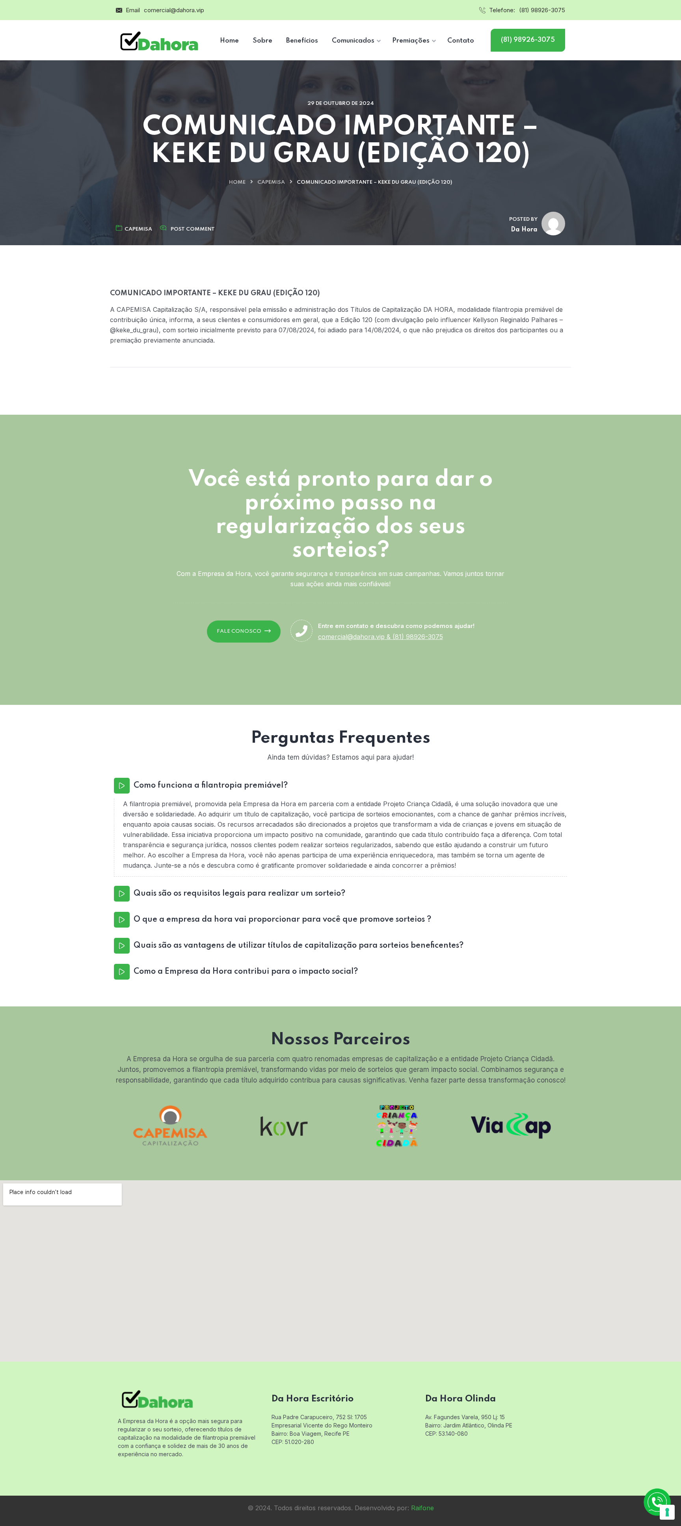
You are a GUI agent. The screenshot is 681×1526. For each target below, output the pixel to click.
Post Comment (193, 229)
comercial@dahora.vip (174, 10)
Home (237, 182)
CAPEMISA (271, 182)
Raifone (422, 1508)
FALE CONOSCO (239, 631)
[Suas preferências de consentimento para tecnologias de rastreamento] (667, 1512)
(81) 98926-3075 (542, 10)
